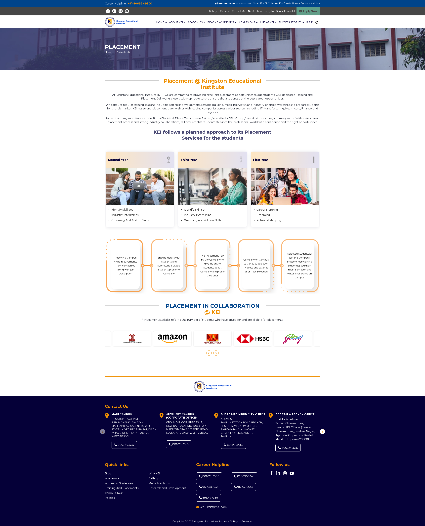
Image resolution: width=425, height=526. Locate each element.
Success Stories (290, 22)
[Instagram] (121, 11)
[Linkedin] (114, 11)
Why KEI (154, 473)
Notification (255, 11)
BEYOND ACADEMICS (221, 22)
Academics (112, 478)
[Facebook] (108, 11)
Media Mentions (159, 483)
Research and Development (167, 488)
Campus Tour (114, 493)
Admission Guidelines (119, 483)
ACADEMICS (195, 22)
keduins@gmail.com (213, 507)
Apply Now (309, 11)
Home (160, 22)
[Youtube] (127, 11)
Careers (224, 11)
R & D (309, 22)
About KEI (176, 22)
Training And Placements (121, 488)
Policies (110, 497)
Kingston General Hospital (280, 11)
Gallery (213, 11)
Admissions (247, 22)
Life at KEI (267, 22)
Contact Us (238, 11)
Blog (108, 473)
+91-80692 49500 (140, 3)
